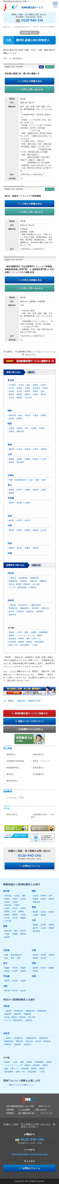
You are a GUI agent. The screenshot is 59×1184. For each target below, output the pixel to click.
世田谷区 (36, 388)
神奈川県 (12, 415)
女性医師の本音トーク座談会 (42, 816)
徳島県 (11, 548)
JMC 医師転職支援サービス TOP (20, 1106)
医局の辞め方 (12, 815)
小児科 (19, 632)
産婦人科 (45, 608)
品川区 (11, 388)
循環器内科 (34, 578)
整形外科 (35, 608)
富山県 (27, 520)
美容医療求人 (38, 768)
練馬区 (19, 394)
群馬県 (19, 419)
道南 (43, 480)
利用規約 (10, 1113)
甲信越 (11, 498)
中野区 (45, 388)
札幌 (10, 480)
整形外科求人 (12, 781)
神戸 (26, 428)
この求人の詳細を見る (31, 81)
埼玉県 (27, 415)
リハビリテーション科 (26, 635)
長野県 (11, 503)
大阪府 (11, 428)
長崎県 (27, 459)
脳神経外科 (24, 608)
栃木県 (11, 419)
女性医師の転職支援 (15, 761)
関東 (10, 411)
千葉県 (35, 415)
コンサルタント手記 (15, 798)
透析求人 (10, 774)
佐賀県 (19, 459)
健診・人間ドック (34, 639)
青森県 (11, 490)
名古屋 (19, 449)
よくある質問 (24, 1110)
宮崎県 (11, 462)
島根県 (35, 530)
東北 (10, 485)
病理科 (29, 642)
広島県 (19, 530)
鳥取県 (27, 530)
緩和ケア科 (13, 645)
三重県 (35, 449)
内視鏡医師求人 (13, 768)
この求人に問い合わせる (31, 89)
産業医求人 (11, 755)
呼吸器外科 (13, 608)
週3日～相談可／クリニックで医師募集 (23, 196)
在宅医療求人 (38, 774)
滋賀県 (11, 431)
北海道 (11, 475)
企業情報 (10, 1110)
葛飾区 (19, 398)
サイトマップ (46, 1113)
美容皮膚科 (39, 642)
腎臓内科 (43, 581)
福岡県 (11, 459)
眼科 (26, 632)
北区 (42, 391)
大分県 (43, 459)
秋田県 (35, 490)
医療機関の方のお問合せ (31, 729)
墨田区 (27, 394)
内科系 (11, 573)
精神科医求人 (38, 755)
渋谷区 (43, 385)
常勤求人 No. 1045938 (14, 189)
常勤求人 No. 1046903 (14, 260)
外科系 (11, 600)
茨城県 (43, 415)
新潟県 (19, 503)
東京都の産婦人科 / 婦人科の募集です (22, 74)
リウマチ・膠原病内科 (18, 587)
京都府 (33, 428)
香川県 (19, 548)
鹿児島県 (20, 462)
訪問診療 (12, 642)
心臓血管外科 (35, 605)
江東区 (35, 394)
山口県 (43, 530)
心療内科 (32, 587)
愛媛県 (27, 548)
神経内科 (33, 581)
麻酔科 (40, 635)
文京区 (19, 391)
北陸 (10, 516)
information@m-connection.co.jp (30, 1154)
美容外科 (12, 615)
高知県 (35, 548)
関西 (10, 424)
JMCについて (44, 1106)
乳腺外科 (30, 611)
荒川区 (43, 394)
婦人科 (11, 611)
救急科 (11, 632)
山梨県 (27, 503)
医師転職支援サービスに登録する (31, 713)
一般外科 (12, 605)
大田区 (27, 388)
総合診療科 (24, 645)
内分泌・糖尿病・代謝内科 (19, 584)
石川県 (19, 520)
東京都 (11, 380)
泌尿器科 (40, 611)
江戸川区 (28, 398)
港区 (28, 385)
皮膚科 (33, 632)
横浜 (20, 415)
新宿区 (35, 385)
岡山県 (11, 530)
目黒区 (19, 388)
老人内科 (36, 584)
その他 (34, 645)
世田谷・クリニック (41, 761)
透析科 (11, 635)
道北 (31, 480)
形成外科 (20, 611)
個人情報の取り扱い (27, 1113)
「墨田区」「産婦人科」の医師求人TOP (23, 701)
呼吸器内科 (13, 581)
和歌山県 (20, 431)
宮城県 (27, 490)
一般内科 (12, 578)
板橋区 (11, 394)
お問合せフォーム (31, 866)
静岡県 (43, 449)
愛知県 (11, 449)
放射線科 (12, 639)
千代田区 (12, 385)
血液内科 (23, 581)
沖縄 (10, 553)
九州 (10, 454)
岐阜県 (27, 449)
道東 (37, 480)
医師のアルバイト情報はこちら (21, 1085)
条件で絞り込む (31, 33)
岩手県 (19, 490)
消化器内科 (23, 578)
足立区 (11, 398)
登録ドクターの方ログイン (31, 721)
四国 (10, 543)
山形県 (43, 490)
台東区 (27, 391)
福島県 (11, 493)
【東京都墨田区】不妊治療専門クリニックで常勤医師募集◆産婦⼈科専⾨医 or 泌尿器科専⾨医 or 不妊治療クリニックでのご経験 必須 (29, 269)
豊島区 (35, 391)
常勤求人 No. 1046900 (14, 67)
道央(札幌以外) (20, 480)
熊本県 (35, 459)
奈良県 (41, 428)
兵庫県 (19, 428)
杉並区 (11, 391)
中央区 (21, 385)
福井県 (11, 520)
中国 (10, 526)
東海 (10, 445)
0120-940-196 (32, 20)
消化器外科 (23, 605)
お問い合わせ (40, 1110)
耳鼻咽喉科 (43, 632)
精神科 (21, 639)
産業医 (21, 642)
